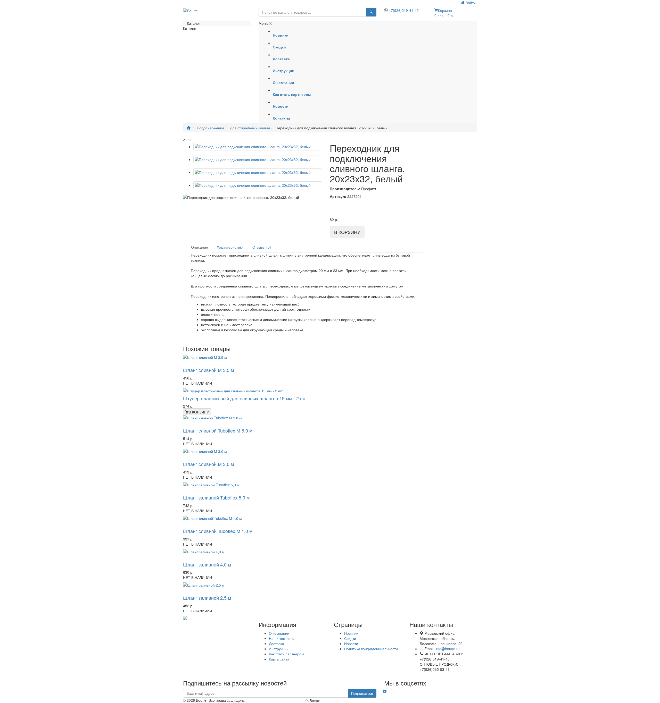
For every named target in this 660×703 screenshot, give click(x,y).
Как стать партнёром (286, 653)
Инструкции (278, 648)
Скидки (350, 638)
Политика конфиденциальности (371, 648)
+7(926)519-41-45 (404, 10)
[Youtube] (384, 691)
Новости (351, 643)
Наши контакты (281, 638)
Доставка (276, 643)
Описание (199, 247)
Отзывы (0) (261, 247)
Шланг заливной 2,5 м (207, 597)
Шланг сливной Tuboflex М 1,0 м (217, 531)
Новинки (351, 633)
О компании (279, 633)
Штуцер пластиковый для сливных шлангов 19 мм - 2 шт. (245, 398)
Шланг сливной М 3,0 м (208, 464)
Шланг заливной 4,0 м (207, 564)
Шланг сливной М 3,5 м (208, 370)
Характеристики (230, 247)
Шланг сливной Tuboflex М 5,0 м (217, 430)
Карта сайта (279, 659)
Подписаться (362, 693)
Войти (470, 2)
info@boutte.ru (447, 648)
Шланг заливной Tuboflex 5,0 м (216, 497)
